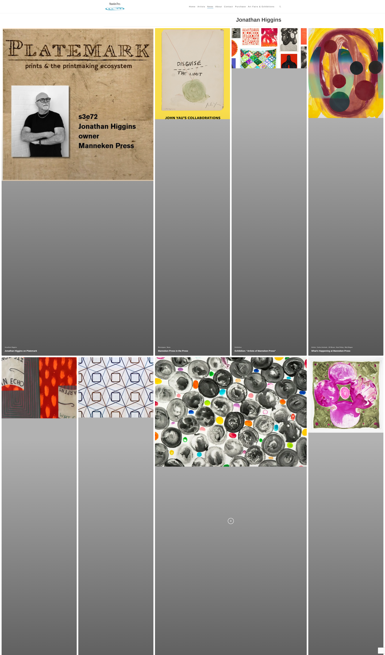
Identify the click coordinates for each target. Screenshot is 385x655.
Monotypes (162, 347)
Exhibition (238, 347)
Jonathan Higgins (11, 347)
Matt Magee (349, 347)
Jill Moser (331, 347)
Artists (313, 347)
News (168, 347)
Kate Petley (340, 347)
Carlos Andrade (322, 347)
